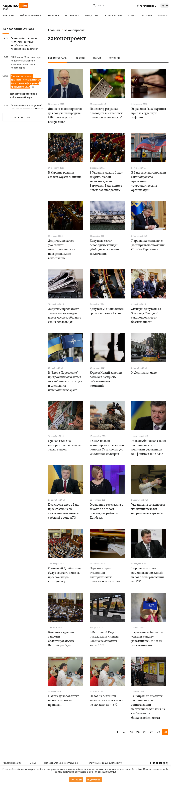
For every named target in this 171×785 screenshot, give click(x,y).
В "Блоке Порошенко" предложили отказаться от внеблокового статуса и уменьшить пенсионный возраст (65, 381)
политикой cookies (105, 772)
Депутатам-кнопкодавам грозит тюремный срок (107, 311)
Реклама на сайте (12, 762)
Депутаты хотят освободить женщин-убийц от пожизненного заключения (107, 247)
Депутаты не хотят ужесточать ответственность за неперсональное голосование (61, 249)
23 (131, 732)
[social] (137, 6)
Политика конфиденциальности (104, 762)
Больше (163, 15)
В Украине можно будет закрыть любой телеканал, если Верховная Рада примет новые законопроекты (106, 181)
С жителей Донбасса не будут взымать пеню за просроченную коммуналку (64, 575)
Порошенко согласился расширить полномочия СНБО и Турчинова (147, 245)
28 (165, 732)
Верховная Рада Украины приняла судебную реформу (148, 113)
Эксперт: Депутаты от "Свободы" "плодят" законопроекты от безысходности (146, 315)
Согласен (76, 779)
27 (158, 732)
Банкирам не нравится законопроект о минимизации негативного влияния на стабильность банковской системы (148, 707)
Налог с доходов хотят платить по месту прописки (63, 700)
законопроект (74, 30)
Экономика (72, 15)
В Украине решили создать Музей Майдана (64, 175)
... (124, 732)
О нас (33, 762)
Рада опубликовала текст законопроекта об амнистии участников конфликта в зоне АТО (148, 447)
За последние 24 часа (18, 29)
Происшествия (113, 15)
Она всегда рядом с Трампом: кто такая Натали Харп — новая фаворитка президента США (26, 81)
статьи (97, 58)
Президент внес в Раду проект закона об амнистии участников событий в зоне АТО (63, 511)
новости (79, 58)
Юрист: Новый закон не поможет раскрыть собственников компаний (106, 379)
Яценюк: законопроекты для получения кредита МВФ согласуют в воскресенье (65, 115)
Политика (53, 15)
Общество (91, 15)
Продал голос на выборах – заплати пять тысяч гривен (64, 445)
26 (151, 732)
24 (138, 732)
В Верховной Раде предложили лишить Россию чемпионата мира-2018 (104, 639)
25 (144, 732)
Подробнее (93, 779)
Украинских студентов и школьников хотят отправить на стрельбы (148, 509)
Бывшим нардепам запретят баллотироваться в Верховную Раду (61, 639)
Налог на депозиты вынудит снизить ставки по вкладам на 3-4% (107, 700)
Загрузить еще (23, 117)
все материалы (57, 58)
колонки (114, 58)
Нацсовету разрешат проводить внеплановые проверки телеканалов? (106, 113)
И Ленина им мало (144, 373)
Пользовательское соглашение (61, 762)
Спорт (132, 15)
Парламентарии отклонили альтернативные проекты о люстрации (105, 575)
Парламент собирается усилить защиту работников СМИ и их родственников (147, 639)
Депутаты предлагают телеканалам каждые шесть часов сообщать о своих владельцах (64, 315)
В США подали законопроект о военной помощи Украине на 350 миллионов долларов (107, 447)
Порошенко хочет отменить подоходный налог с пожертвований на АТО (147, 575)
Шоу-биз (147, 15)
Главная (54, 30)
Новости (8, 15)
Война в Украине (30, 15)
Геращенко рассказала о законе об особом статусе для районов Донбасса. (106, 511)
